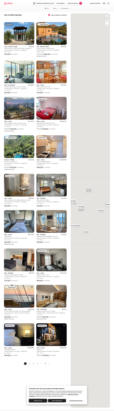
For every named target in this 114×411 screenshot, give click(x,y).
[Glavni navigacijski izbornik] (108, 3)
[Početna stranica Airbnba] (8, 3)
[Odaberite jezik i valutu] (104, 3)
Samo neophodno (57, 400)
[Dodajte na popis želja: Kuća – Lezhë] (64, 137)
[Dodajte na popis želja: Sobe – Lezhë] (64, 99)
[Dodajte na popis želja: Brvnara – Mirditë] (32, 137)
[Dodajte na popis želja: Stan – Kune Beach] (32, 62)
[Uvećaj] (107, 21)
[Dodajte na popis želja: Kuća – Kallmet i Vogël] (32, 24)
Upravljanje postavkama (76, 400)
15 (45, 363)
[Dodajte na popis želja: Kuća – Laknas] (64, 325)
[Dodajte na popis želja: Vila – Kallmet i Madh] (64, 24)
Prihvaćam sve (38, 400)
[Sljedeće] (49, 363)
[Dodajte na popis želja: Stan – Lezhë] (64, 62)
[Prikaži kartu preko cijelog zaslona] (107, 16)
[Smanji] (107, 24)
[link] (21, 363)
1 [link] (25, 363)
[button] (7, 54)
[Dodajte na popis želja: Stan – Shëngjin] (64, 176)
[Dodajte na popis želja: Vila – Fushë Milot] (64, 287)
